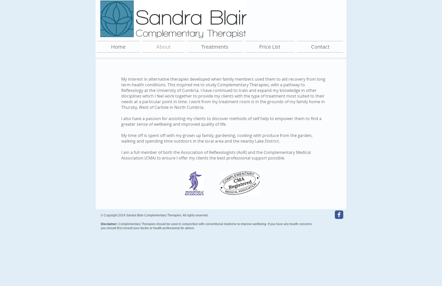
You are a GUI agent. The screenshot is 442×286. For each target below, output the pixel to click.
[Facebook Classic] (339, 214)
